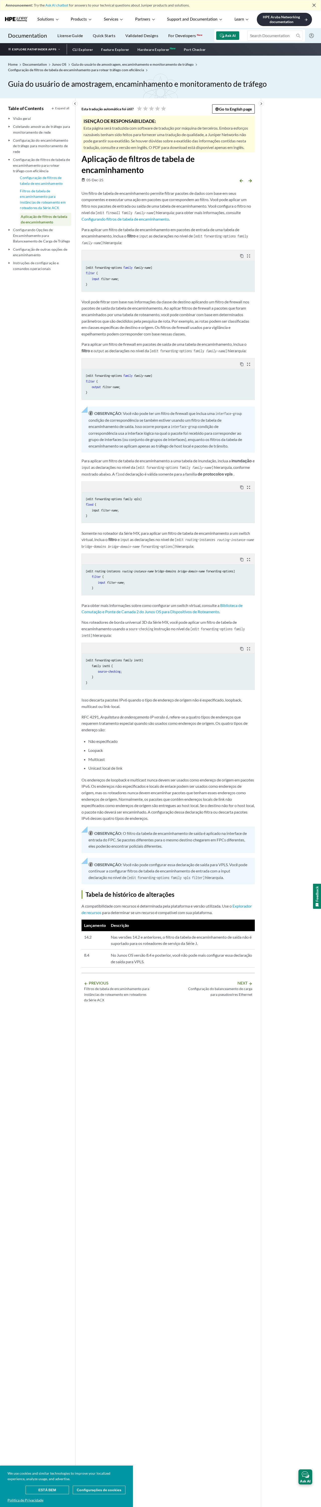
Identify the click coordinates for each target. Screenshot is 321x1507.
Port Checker (195, 49)
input (95, 279)
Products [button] (79, 19)
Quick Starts (104, 35)
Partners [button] (142, 19)
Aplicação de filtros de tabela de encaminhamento (44, 219)
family (127, 268)
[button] (305, 1476)
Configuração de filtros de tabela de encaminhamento (41, 180)
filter (90, 273)
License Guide (70, 35)
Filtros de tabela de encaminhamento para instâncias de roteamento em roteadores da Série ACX (42, 199)
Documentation (27, 35)
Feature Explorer (115, 49)
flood (89, 504)
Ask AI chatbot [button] (56, 5)
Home (13, 64)
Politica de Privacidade (25, 1500)
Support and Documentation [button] (192, 19)
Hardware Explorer (153, 49)
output (96, 387)
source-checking (109, 671)
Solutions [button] (45, 19)
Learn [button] (239, 19)
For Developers (185, 35)
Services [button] (111, 19)
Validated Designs (141, 35)
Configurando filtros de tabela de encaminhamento (125, 219)
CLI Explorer (82, 49)
